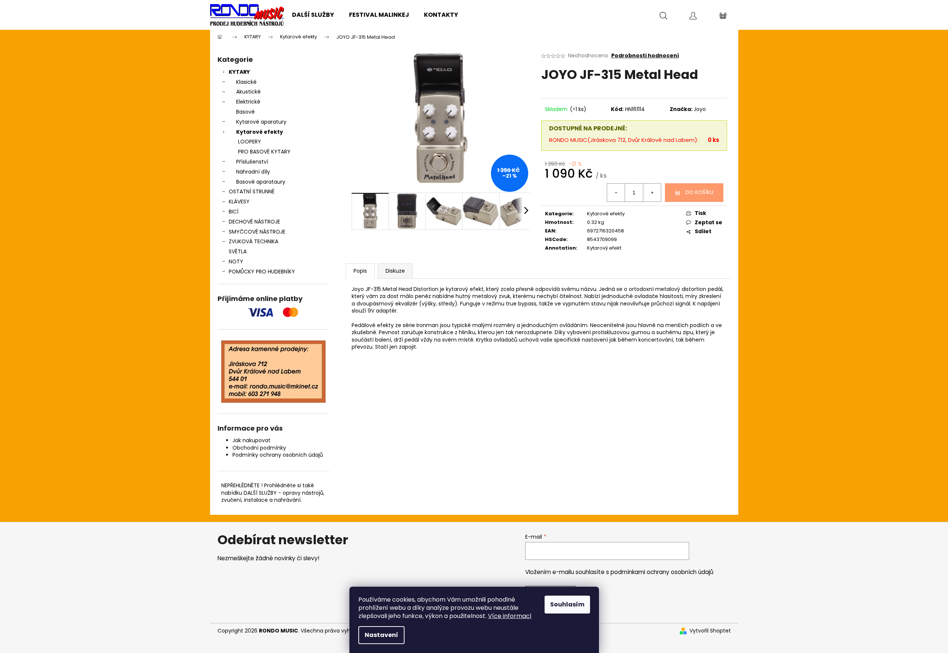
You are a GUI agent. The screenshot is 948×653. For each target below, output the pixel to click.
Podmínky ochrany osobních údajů (277, 455)
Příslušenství (252, 161)
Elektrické (248, 101)
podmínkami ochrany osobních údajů (662, 572)
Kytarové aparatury (261, 122)
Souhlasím (567, 604)
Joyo (700, 109)
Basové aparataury (260, 182)
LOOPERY (249, 141)
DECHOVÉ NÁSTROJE (254, 221)
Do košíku (699, 192)
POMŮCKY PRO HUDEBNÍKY (262, 271)
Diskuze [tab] (395, 271)
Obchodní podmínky (259, 447)
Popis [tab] (360, 271)
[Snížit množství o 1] (616, 193)
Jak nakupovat (251, 440)
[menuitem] (313, 15)
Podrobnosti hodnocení (645, 55)
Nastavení (381, 635)
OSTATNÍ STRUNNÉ (252, 191)
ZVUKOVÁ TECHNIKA (253, 241)
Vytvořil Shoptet (710, 630)
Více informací (510, 616)
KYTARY (239, 72)
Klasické (246, 82)
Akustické (248, 91)
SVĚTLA (238, 251)
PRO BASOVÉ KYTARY (264, 151)
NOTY (236, 261)
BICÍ (233, 211)
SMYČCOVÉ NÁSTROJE (257, 231)
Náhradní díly (253, 171)
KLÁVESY (239, 201)
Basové (245, 111)
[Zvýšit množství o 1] (652, 193)
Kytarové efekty (259, 132)
